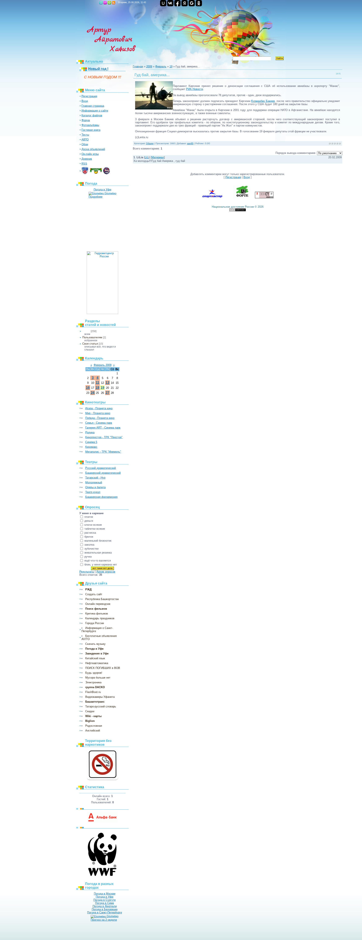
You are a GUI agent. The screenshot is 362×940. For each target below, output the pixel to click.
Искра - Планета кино (98, 408)
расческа (90, 532)
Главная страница (92, 105)
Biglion (90, 720)
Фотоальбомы (90, 125)
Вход (109, 2)
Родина (89, 432)
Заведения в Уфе (97, 653)
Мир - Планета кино (97, 413)
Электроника (93, 682)
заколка (89, 544)
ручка (88, 556)
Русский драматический (100, 468)
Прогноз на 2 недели (104, 919)
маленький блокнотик (97, 540)
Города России (94, 623)
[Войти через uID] (163, 3)
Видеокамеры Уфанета (100, 696)
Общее (86, 331)
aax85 (190, 143)
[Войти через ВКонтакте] (170, 3)
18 (97, 387)
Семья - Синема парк (98, 422)
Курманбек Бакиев (263, 101)
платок (88, 516)
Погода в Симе (104, 903)
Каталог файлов (91, 115)
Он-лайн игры (90, 154)
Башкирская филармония (101, 496)
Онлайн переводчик (97, 603)
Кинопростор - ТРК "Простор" (104, 437)
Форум (85, 120)
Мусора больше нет (97, 677)
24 (92, 392)
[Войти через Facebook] (177, 3)
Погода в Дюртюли (105, 906)
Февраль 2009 (102, 365)
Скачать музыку (95, 643)
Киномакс (91, 446)
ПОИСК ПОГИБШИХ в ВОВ (102, 668)
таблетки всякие (94, 528)
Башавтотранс (95, 701)
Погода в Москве (104, 893)
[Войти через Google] (192, 3)
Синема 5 (91, 442)
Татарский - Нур (95, 477)
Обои (84, 144)
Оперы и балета (95, 487)
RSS (113, 2)
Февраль (160, 66)
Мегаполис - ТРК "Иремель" (103, 451)
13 (107, 382)
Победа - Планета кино (99, 418)
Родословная (93, 725)
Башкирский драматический (103, 472)
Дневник (86, 158)
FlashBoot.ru (93, 692)
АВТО (85, 139)
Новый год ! (98, 69)
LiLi (147, 157)
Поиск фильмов (96, 608)
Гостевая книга (90, 129)
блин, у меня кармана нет (100, 564)
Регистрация (105, 2)
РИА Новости (194, 89)
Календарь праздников (99, 618)
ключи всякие (93, 524)
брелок (88, 536)
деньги (88, 520)
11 (97, 382)
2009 (149, 66)
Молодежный (93, 482)
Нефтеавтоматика (96, 663)
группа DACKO (95, 687)
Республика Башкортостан (102, 599)
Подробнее (95, 196)
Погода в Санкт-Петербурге (104, 912)
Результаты (86, 571)
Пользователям (92, 337)
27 (107, 392)
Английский (92, 730)
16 (88, 387)
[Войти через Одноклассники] (199, 3)
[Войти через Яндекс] (184, 3)
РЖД (88, 589)
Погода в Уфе (102, 189)
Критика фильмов (96, 613)
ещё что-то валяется (97, 560)
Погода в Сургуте (104, 899)
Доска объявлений (93, 149)
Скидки (89, 711)
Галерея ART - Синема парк (102, 427)
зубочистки (91, 548)
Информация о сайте (94, 110)
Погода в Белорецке (105, 909)
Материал (157, 157)
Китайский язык (95, 658)
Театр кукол (92, 492)
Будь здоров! (93, 672)
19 (102, 387)
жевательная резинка (98, 552)
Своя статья (90, 343)
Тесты (85, 134)
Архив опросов (105, 571)
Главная (101, 2)
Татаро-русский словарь (100, 706)
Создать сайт (93, 594)
